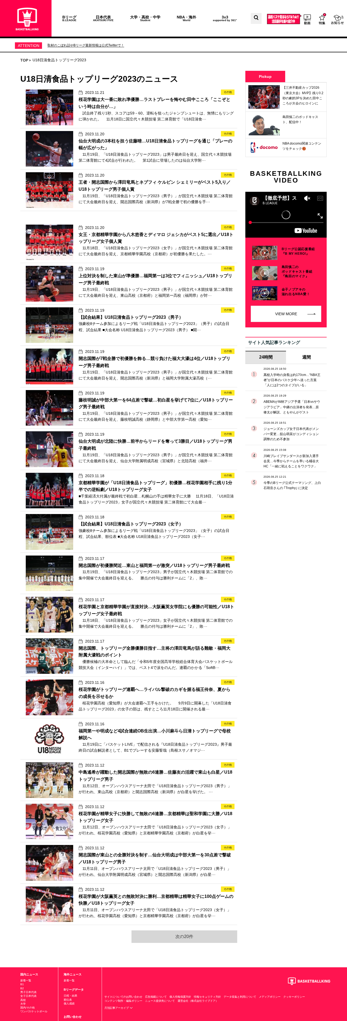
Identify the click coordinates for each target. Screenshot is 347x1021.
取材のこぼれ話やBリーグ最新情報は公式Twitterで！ (85, 45)
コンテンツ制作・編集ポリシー (123, 1000)
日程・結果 (70, 995)
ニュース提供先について (160, 1000)
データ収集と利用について (240, 996)
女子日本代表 (28, 995)
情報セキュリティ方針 (207, 996)
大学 (23, 1003)
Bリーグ (69, 18)
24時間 (266, 357)
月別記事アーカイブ (117, 1007)
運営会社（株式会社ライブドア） (198, 1000)
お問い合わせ (73, 1016)
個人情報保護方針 (180, 996)
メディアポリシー (270, 996)
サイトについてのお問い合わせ (123, 996)
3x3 (225, 18)
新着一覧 (25, 980)
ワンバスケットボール (33, 1011)
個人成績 (69, 1003)
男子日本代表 (28, 992)
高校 (23, 999)
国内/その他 (27, 1007)
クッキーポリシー (294, 996)
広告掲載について (156, 996)
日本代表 (103, 18)
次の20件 (184, 936)
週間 (306, 357)
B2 (22, 988)
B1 (22, 984)
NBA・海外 (186, 18)
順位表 (68, 999)
